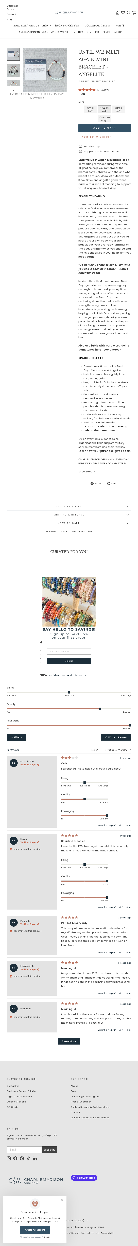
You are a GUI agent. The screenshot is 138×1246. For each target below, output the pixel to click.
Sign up (69, 661)
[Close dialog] (93, 579)
